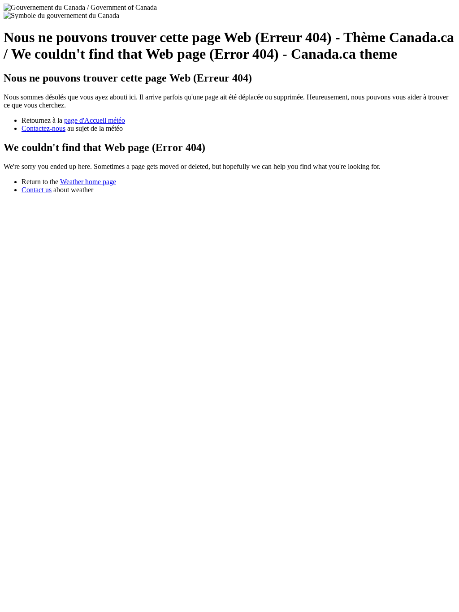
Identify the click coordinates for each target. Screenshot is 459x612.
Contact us (37, 190)
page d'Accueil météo (94, 120)
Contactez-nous (43, 128)
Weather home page (88, 181)
